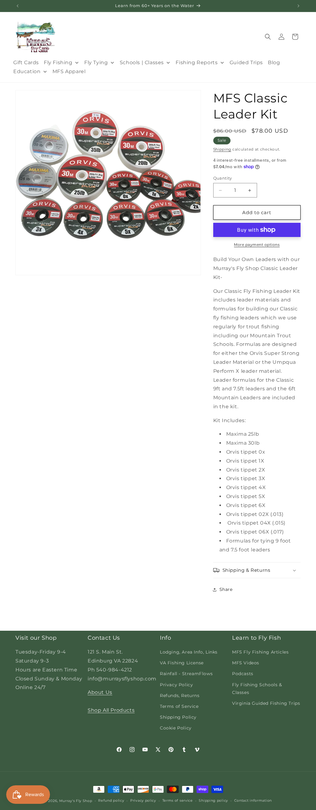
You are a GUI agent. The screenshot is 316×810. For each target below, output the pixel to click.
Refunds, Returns (180, 695)
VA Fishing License (182, 663)
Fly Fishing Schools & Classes (257, 688)
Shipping (222, 149)
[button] (268, 37)
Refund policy (111, 800)
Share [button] (226, 589)
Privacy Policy (176, 684)
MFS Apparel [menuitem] (69, 71)
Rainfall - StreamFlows (186, 673)
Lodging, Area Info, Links (189, 652)
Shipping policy (213, 800)
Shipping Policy (178, 717)
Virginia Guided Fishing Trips (266, 703)
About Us (100, 692)
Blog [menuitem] (274, 62)
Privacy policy (143, 800)
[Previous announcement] (17, 6)
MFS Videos (245, 663)
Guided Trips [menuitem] (246, 62)
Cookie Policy (176, 728)
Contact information (253, 800)
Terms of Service (179, 706)
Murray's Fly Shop (75, 801)
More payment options (257, 244)
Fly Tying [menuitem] (96, 62)
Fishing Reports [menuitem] (197, 62)
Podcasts (242, 673)
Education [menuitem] (26, 71)
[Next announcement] (298, 6)
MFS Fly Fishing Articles (260, 652)
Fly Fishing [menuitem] (58, 62)
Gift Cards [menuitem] (26, 62)
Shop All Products (111, 710)
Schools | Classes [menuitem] (142, 62)
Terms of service (177, 800)
